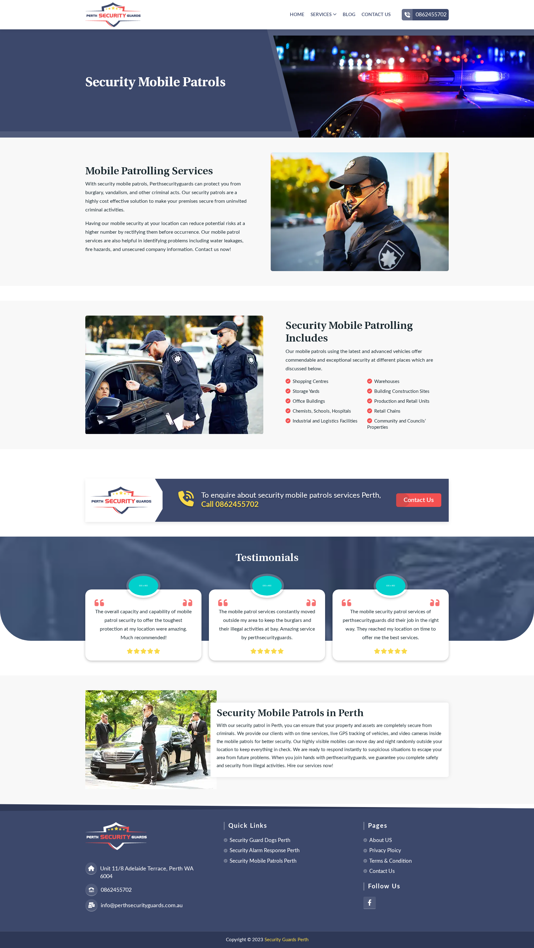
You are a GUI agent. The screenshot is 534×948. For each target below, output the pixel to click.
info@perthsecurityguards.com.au (142, 905)
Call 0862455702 (230, 504)
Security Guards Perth (286, 939)
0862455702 (431, 15)
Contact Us (419, 500)
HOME (297, 14)
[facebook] (369, 903)
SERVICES (322, 14)
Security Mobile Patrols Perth (263, 861)
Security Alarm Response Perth (264, 850)
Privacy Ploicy (385, 850)
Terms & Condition (390, 861)
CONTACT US (376, 14)
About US (380, 840)
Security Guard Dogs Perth (260, 840)
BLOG (349, 14)
